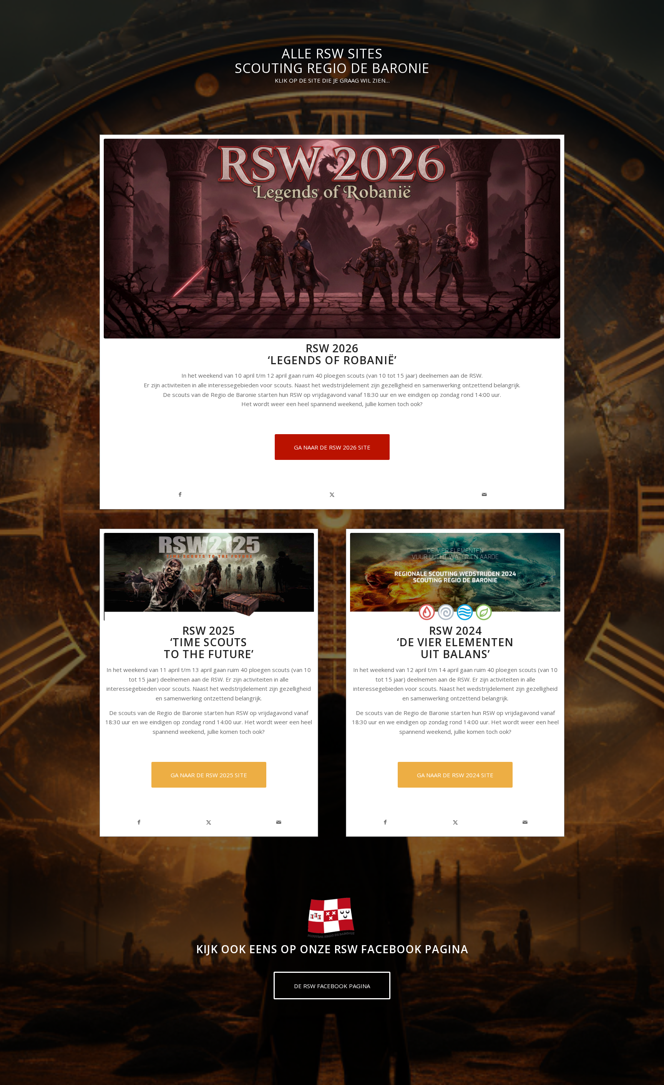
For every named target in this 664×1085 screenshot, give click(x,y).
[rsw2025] (209, 577)
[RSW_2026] (332, 238)
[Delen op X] (332, 494)
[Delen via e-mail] (484, 494)
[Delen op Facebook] (180, 494)
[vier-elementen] (455, 577)
